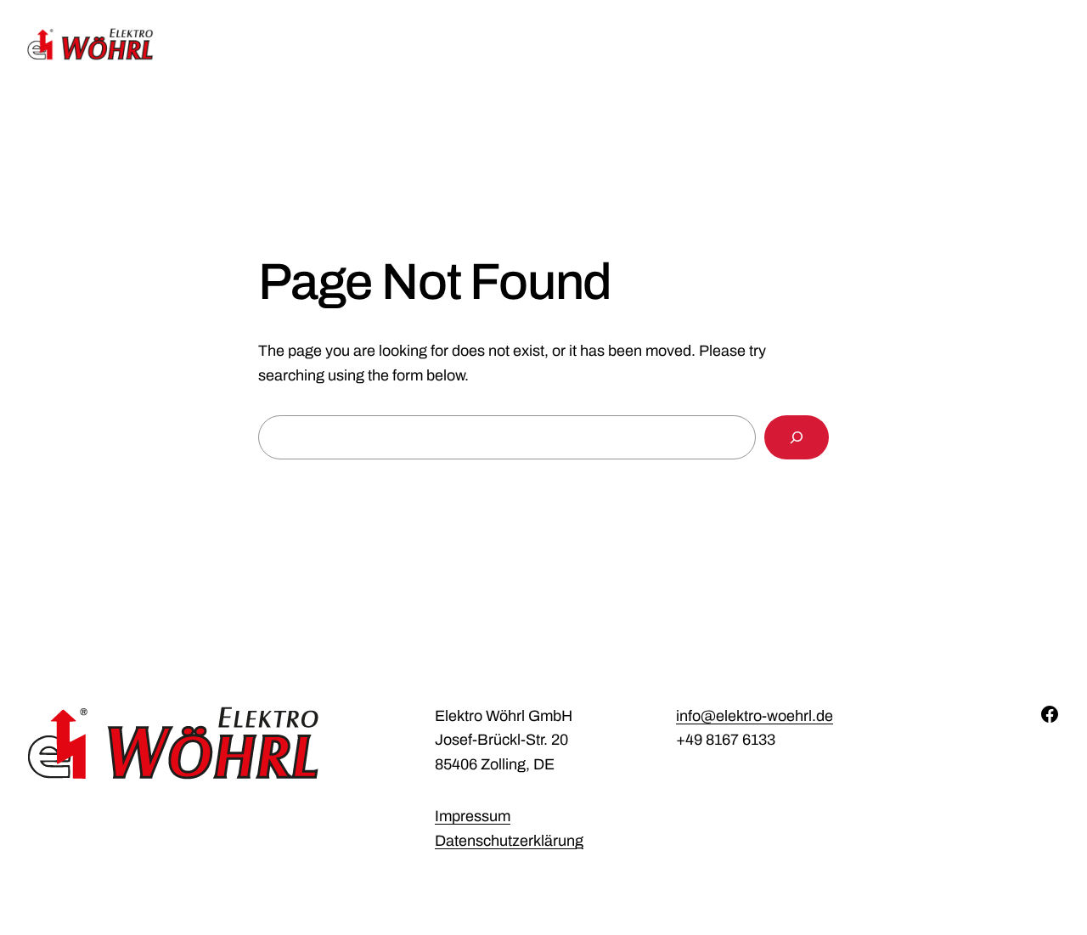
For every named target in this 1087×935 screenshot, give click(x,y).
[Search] (796, 437)
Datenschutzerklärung (509, 840)
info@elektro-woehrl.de (754, 715)
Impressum (472, 816)
